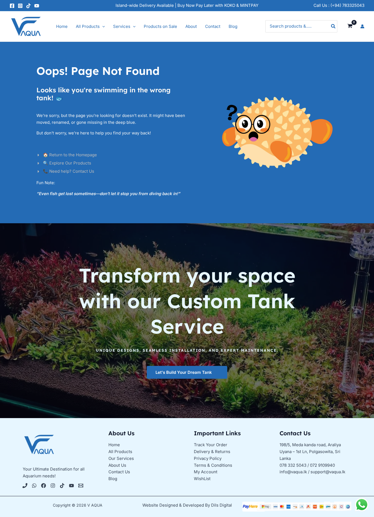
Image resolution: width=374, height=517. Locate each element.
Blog (112, 478)
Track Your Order (210, 444)
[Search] (333, 26)
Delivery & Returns (212, 451)
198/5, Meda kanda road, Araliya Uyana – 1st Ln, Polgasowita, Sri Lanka (310, 451)
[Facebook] (12, 5)
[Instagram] (20, 5)
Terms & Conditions (213, 465)
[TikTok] (28, 5)
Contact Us (119, 471)
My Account (205, 471)
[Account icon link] (362, 26)
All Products (120, 451)
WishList (202, 478)
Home (114, 444)
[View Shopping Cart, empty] (350, 26)
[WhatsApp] (34, 485)
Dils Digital (221, 505)
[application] (102, 26)
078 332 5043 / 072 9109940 (307, 465)
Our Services (121, 458)
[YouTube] (36, 5)
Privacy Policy (207, 458)
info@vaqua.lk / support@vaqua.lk (312, 471)
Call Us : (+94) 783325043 (338, 5)
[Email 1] (80, 485)
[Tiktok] (62, 485)
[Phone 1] (24, 485)
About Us (117, 465)
